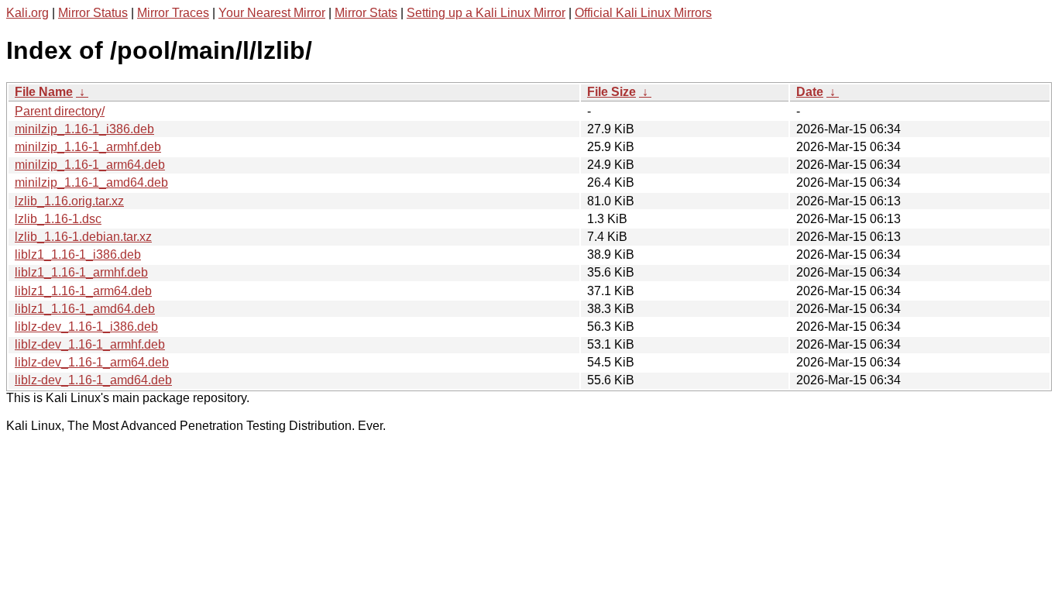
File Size (611, 91)
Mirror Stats (366, 12)
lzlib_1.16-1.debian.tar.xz (83, 236)
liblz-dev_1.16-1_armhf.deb (90, 344)
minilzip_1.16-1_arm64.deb (90, 164)
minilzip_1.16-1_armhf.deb (88, 146)
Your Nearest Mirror (271, 12)
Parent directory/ (60, 111)
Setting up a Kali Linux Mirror (486, 12)
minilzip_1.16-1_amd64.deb (91, 182)
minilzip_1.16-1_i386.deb (84, 129)
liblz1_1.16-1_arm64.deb (83, 291)
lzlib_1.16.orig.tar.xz (69, 201)
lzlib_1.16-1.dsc (58, 218)
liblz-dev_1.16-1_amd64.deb (93, 380)
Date (809, 91)
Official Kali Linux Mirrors (643, 12)
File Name (44, 91)
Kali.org (27, 12)
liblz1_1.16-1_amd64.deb (85, 308)
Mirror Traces (173, 12)
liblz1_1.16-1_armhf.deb (81, 272)
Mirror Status (93, 12)
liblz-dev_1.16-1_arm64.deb (92, 362)
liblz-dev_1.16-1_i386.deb (86, 326)
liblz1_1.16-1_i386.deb (78, 254)
